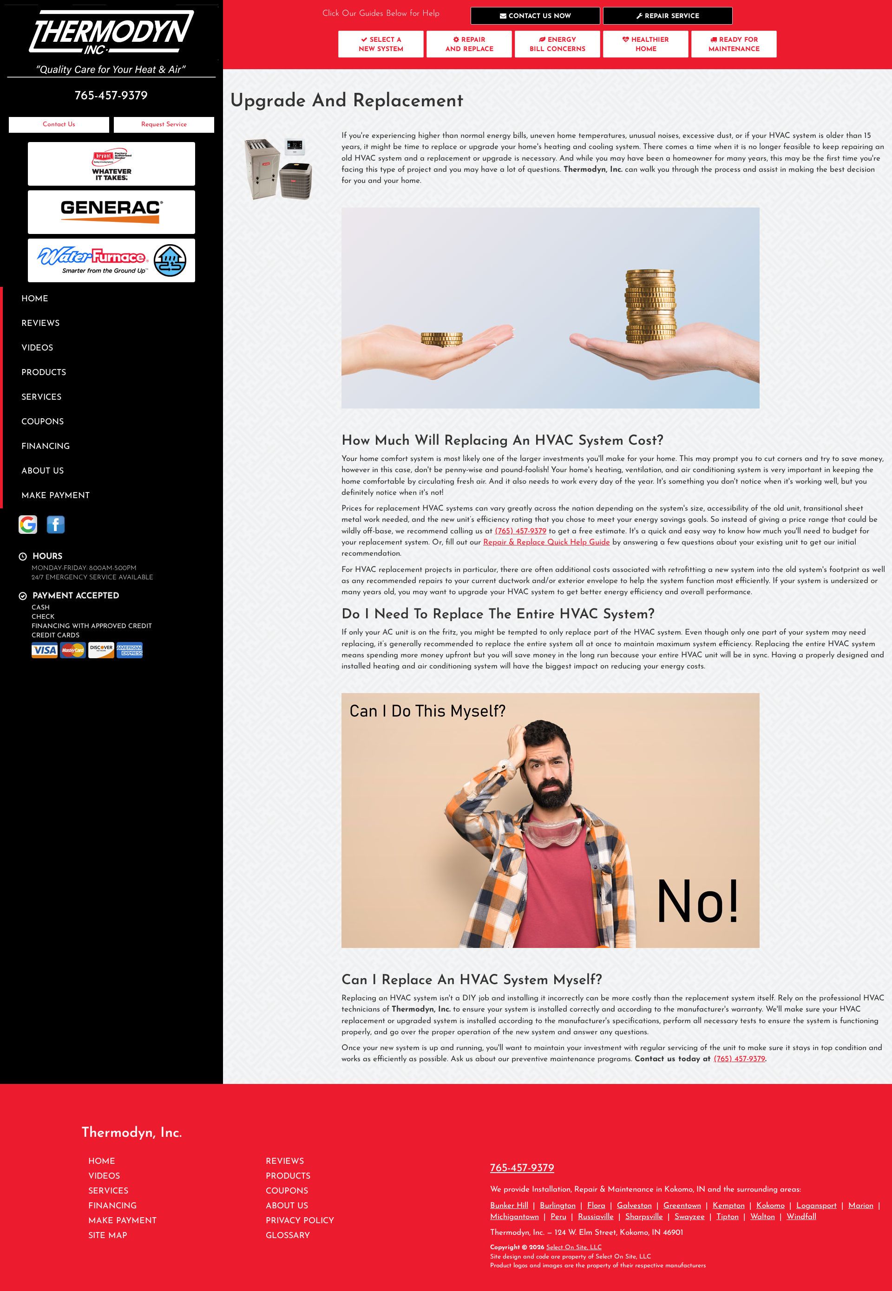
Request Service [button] (164, 124)
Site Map (107, 1236)
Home (34, 299)
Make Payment (55, 496)
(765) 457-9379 (520, 531)
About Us (42, 471)
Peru (558, 1217)
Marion (860, 1206)
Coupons (42, 422)
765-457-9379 (522, 1168)
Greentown (682, 1206)
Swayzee (690, 1217)
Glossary (288, 1236)
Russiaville (596, 1217)
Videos (37, 348)
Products (43, 373)
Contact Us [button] (59, 124)
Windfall (801, 1217)
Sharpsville (644, 1217)
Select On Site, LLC (574, 1248)
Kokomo (770, 1206)
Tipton (727, 1217)
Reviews (40, 324)
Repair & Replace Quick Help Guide (546, 542)
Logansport (816, 1206)
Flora (596, 1206)
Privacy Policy (300, 1221)
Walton (762, 1217)
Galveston (634, 1206)
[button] (535, 16)
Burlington (558, 1206)
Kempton (729, 1206)
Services (41, 398)
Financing (45, 447)
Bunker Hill (509, 1206)
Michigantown (514, 1217)
